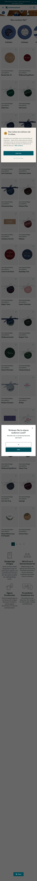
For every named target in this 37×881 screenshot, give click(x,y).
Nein (18, 449)
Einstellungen (18, 149)
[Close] (32, 428)
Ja (18, 444)
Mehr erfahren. (19, 145)
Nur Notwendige (18, 158)
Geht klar (18, 153)
